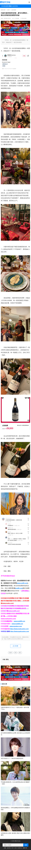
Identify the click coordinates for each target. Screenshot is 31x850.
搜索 (26, 845)
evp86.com (19, 588)
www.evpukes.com (16, 626)
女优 (15, 848)
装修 (15, 652)
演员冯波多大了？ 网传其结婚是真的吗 (12, 758)
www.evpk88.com (19, 621)
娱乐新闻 (14, 10)
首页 (8, 10)
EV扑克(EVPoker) (9, 576)
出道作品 (19, 848)
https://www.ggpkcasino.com (19, 631)
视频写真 (25, 848)
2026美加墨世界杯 (4, 6)
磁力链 (9, 848)
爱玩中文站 (5, 2)
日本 (12, 848)
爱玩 (7, 659)
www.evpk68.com (17, 623)
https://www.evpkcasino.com (19, 629)
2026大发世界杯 (12, 6)
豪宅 (20, 652)
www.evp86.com (22, 583)
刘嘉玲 (10, 652)
